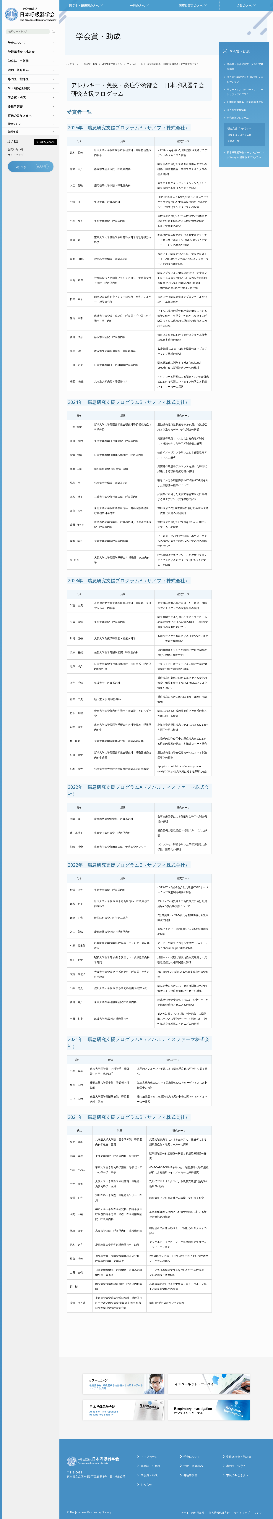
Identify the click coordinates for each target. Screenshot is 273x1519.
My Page (30, 166)
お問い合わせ (15, 149)
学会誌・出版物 (150, 1466)
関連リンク (14, 123)
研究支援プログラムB (239, 134)
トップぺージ (149, 1456)
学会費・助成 (149, 1475)
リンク (258, 1512)
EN (16, 141)
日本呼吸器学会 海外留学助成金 (245, 102)
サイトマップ (15, 154)
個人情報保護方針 (219, 1512)
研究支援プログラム (112, 64)
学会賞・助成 (90, 64)
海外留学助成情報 (236, 110)
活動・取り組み (193, 1466)
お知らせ (13, 131)
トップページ (71, 64)
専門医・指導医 (236, 1466)
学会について (191, 1456)
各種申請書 (190, 1475)
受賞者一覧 (234, 141)
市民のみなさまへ (237, 1475)
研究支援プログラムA (239, 128)
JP (9, 141)
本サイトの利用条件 (192, 1512)
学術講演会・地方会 (238, 1456)
